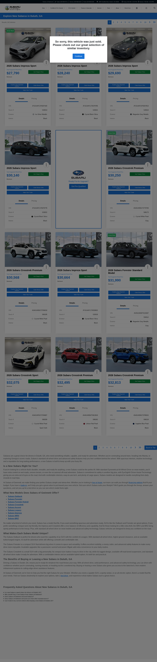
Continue (78, 56)
